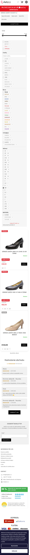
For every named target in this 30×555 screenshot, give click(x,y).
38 (7, 160)
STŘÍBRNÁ (8, 108)
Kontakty (3, 462)
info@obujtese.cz (7, 475)
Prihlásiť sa (6, 440)
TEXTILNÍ (8, 219)
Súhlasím (14, 551)
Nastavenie (14, 546)
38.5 (7, 206)
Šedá (7, 103)
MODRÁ (7, 99)
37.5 (7, 204)
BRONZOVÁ (8, 124)
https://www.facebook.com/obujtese (12, 479)
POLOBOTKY (9, 140)
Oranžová (8, 120)
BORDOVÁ (8, 117)
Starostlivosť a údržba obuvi (7, 466)
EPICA (7, 66)
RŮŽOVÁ (8, 113)
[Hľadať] (18, 2)
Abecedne (4, 19)
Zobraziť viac (14, 412)
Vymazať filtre (14, 223)
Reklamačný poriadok (6, 458)
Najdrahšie (21, 16)
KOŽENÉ (7, 215)
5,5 (6, 192)
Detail (24, 264)
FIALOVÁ (8, 129)
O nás (2, 464)
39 (7, 165)
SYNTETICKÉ (9, 217)
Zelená (7, 115)
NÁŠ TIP (7, 44)
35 (6, 151)
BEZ (6, 127)
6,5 (6, 197)
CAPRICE (8, 63)
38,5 (7, 162)
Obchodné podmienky (6, 454)
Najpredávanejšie (6, 16)
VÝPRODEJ (8, 49)
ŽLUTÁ (7, 122)
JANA (7, 77)
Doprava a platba (5, 452)
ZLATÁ (7, 110)
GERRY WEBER (9, 68)
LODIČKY (8, 142)
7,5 (6, 201)
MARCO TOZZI (9, 84)
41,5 (7, 174)
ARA (7, 61)
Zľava (7, 46)
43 (6, 178)
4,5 (6, 188)
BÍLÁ (7, 97)
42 (7, 176)
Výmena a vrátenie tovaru (7, 456)
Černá (7, 92)
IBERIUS (7, 75)
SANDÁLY (8, 135)
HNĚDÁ (7, 101)
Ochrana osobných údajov (7, 460)
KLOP (7, 79)
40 (7, 167)
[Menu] (26, 2)
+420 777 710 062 (7, 477)
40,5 (7, 169)
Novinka (7, 42)
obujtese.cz (6, 482)
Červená (8, 106)
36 (7, 153)
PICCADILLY (8, 86)
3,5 (6, 183)
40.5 (7, 208)
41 (7, 171)
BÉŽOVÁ (8, 94)
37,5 (7, 158)
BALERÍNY (8, 137)
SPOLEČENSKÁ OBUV (10, 144)
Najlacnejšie (14, 16)
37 (7, 155)
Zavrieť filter (14, 24)
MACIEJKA (8, 82)
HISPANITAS (8, 70)
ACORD (7, 59)
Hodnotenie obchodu (14, 360)
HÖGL (7, 73)
